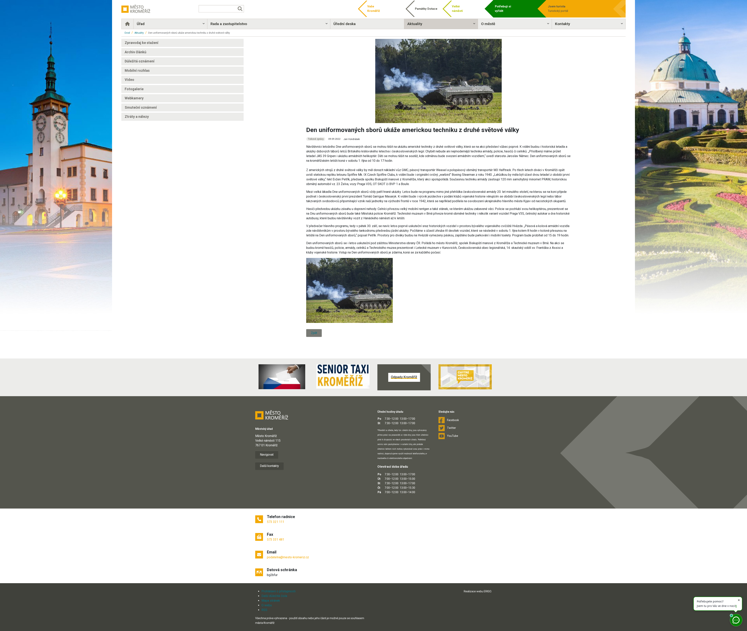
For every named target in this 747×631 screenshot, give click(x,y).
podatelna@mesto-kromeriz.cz (288, 557)
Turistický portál (558, 9)
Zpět (314, 333)
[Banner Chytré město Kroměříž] (465, 376)
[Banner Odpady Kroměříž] (404, 377)
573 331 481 (275, 539)
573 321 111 (275, 522)
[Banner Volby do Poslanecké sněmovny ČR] (282, 376)
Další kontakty (269, 466)
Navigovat (267, 454)
